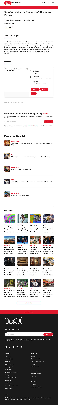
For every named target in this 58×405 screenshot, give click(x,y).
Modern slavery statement (11, 386)
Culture (25, 7)
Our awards (7, 361)
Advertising (34, 364)
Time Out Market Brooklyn (43, 7)
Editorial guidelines (9, 367)
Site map (6, 394)
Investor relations (9, 359)
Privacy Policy (35, 125)
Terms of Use (27, 125)
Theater (29, 7)
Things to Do (11, 7)
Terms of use (8, 380)
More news (29, 303)
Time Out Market (35, 367)
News (6, 7)
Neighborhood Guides (36, 387)
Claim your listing (35, 359)
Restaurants (34, 384)
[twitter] (17, 347)
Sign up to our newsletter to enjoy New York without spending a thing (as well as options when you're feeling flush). (28, 117)
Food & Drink (19, 7)
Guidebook (33, 376)
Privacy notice (8, 369)
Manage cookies (9, 388)
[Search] (48, 3)
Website (44, 89)
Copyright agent (8, 383)
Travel (34, 7)
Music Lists (34, 381)
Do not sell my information (11, 372)
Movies (33, 379)
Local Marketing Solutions (37, 361)
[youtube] (21, 347)
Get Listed (33, 356)
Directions (35, 89)
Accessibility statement (10, 377)
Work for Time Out (9, 364)
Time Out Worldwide (36, 373)
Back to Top (30, 312)
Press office (7, 356)
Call (34, 93)
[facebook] (13, 347)
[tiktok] (10, 347)
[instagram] (6, 347)
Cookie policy (8, 375)
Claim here (20, 102)
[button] (27, 69)
